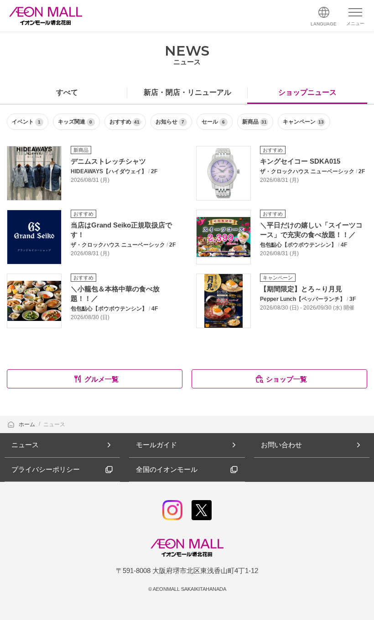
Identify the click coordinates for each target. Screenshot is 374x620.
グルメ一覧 (101, 379)
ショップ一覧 (286, 379)
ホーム (27, 424)
